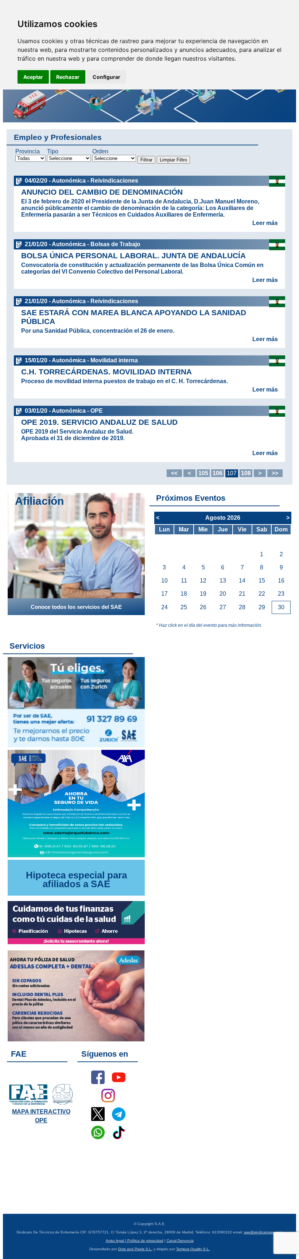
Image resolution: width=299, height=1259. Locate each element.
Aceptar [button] (33, 77)
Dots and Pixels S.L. (135, 1249)
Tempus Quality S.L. (193, 1249)
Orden (100, 151)
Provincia (27, 151)
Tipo (52, 151)
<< (174, 473)
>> (275, 473)
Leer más (265, 223)
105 (203, 473)
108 (246, 473)
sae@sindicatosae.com (263, 1232)
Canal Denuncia (180, 1241)
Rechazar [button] (67, 77)
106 (217, 473)
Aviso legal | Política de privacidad (134, 1241)
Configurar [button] (106, 77)
